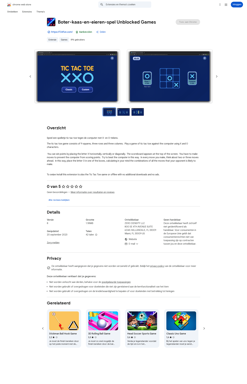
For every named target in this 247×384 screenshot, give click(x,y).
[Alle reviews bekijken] (59, 200)
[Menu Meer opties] (220, 4)
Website (133, 239)
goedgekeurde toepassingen (116, 282)
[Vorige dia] (30, 76)
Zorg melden (53, 242)
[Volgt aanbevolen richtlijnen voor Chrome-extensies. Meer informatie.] (76, 32)
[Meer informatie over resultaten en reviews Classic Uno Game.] (173, 337)
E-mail (132, 243)
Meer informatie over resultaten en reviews (92, 192)
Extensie (52, 39)
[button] (226, 5)
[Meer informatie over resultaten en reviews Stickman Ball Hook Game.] (56, 337)
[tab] (12, 11)
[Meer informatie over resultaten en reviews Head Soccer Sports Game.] (134, 337)
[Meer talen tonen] (96, 235)
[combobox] (128, 4)
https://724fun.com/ (62, 32)
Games (64, 39)
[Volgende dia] (217, 76)
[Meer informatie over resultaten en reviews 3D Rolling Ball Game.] (95, 337)
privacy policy (157, 266)
